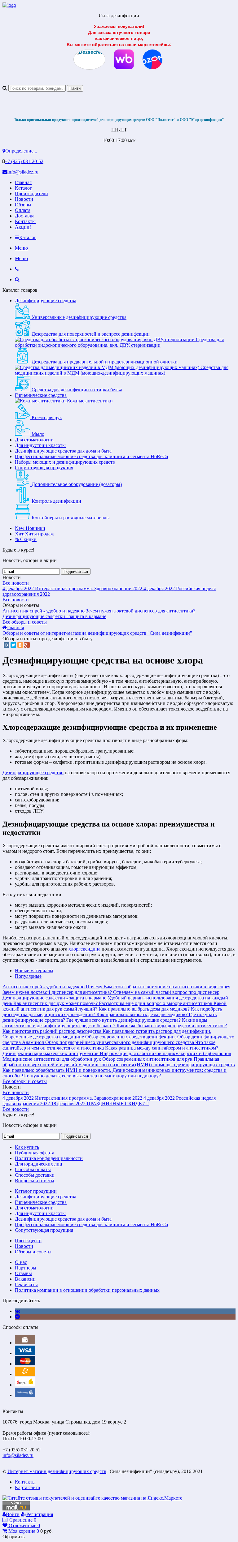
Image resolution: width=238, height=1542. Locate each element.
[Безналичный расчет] (25, 1374)
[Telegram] (17, 1316)
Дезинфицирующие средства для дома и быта (63, 450)
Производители (31, 193)
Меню (21, 248)
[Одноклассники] (20, 645)
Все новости (15, 583)
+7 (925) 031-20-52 (24, 161)
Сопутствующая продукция (44, 467)
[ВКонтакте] (6, 645)
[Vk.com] (17, 1311)
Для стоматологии (34, 439)
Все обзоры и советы (24, 622)
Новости (24, 199)
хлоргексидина (84, 948)
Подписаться (76, 571)
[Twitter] (13, 645)
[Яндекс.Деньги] (25, 1384)
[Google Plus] (27, 645)
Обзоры (23, 204)
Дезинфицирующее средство (33, 772)
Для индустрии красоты (40, 445)
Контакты (25, 221)
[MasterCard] (25, 1363)
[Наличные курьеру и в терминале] (25, 1342)
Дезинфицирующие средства (45, 300)
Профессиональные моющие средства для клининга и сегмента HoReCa (91, 456)
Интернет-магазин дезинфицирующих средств (56, 1471)
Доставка (24, 215)
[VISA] (25, 1353)
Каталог (23, 188)
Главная (23, 182)
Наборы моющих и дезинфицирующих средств (65, 462)
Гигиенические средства (41, 395)
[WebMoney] (25, 1395)
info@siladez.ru (22, 171)
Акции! (23, 227)
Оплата (22, 210)
